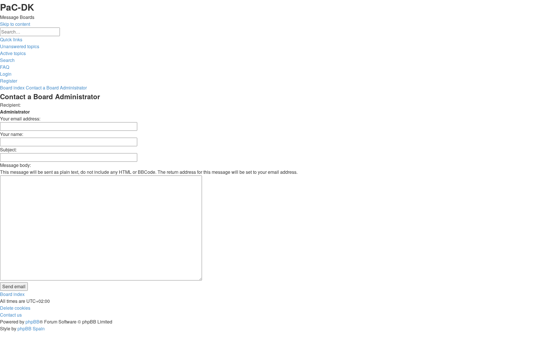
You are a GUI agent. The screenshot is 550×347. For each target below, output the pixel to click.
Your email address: (20, 118)
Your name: (11, 134)
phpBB (32, 321)
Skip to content (15, 24)
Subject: (8, 149)
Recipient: (10, 105)
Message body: (15, 165)
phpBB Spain (31, 328)
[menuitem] (19, 46)
